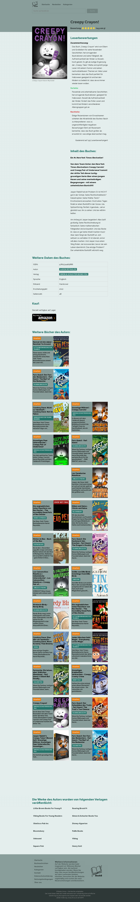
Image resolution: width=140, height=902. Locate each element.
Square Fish (38, 682)
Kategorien (67, 4)
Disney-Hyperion (40, 518)
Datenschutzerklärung (43, 876)
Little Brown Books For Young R (43, 348)
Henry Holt (77, 680)
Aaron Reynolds (68, 269)
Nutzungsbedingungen (43, 879)
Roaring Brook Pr (40, 384)
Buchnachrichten (41, 863)
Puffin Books (39, 544)
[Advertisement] (89, 351)
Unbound (76, 579)
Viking (36, 647)
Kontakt (37, 873)
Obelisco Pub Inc (79, 479)
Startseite (46, 4)
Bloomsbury (77, 511)
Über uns (38, 882)
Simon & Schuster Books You (74, 274)
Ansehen (36, 338)
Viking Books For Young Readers (42, 418)
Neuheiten (56, 4)
